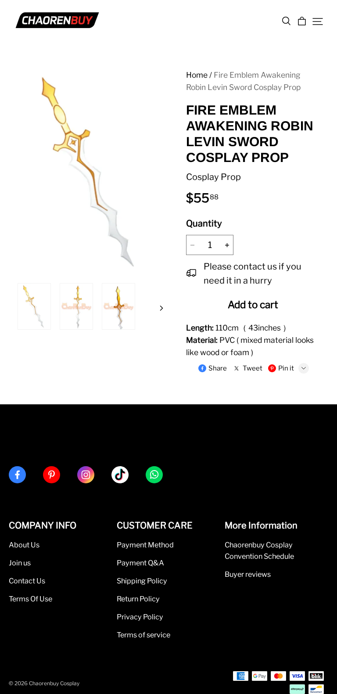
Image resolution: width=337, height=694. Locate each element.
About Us (24, 544)
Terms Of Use (30, 598)
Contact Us (27, 580)
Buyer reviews (248, 574)
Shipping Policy (142, 580)
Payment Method (145, 544)
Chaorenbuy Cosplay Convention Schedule (259, 550)
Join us (20, 562)
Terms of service (143, 634)
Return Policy (138, 598)
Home (197, 74)
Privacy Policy (140, 616)
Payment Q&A (140, 562)
